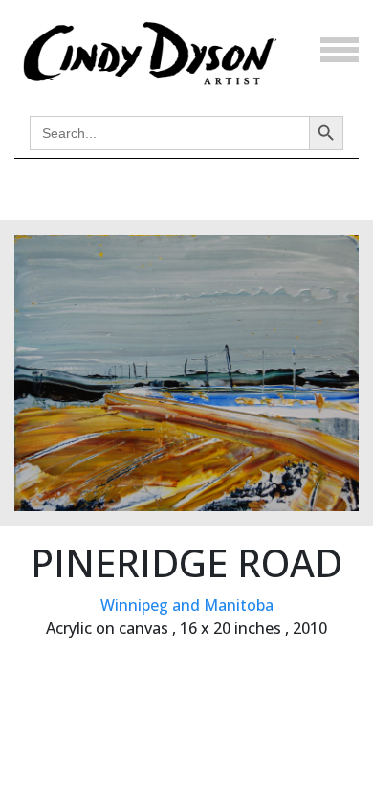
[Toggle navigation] (339, 49)
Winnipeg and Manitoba (187, 605)
